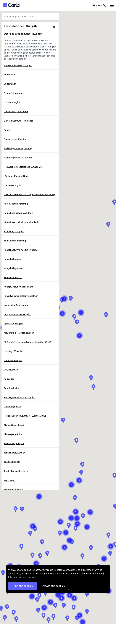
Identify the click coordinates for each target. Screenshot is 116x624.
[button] (106, 315)
